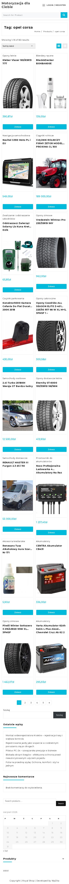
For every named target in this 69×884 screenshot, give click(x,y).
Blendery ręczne (44, 55)
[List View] (65, 46)
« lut (5, 851)
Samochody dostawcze (15, 458)
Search (61, 803)
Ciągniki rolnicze (45, 135)
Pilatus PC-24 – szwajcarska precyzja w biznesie (31, 750)
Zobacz (17, 127)
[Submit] (64, 15)
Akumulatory (43, 541)
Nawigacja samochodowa (16, 135)
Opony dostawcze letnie (49, 378)
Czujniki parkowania (13, 298)
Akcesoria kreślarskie (14, 541)
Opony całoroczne (46, 298)
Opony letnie (9, 55)
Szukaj (6, 710)
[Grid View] (58, 46)
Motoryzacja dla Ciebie (16, 5)
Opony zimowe (44, 215)
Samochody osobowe (14, 378)
